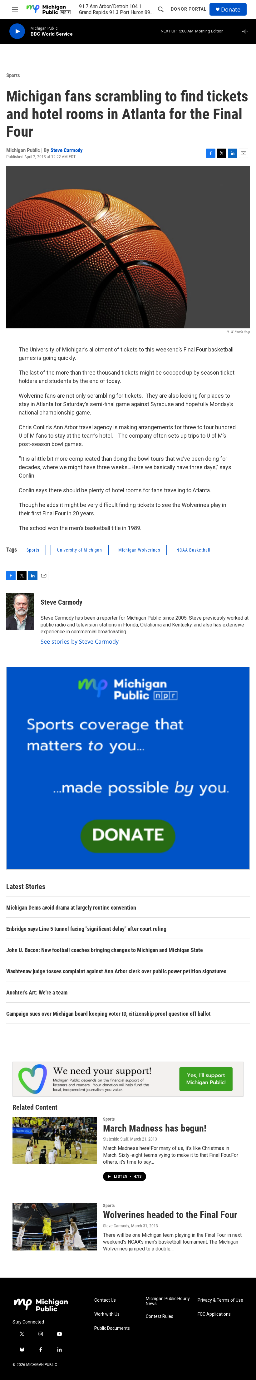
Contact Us (105, 1300)
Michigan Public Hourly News (168, 1301)
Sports (13, 75)
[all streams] (247, 31)
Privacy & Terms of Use (220, 1300)
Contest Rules (159, 1316)
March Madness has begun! (154, 1128)
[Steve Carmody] (20, 611)
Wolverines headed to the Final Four (170, 1214)
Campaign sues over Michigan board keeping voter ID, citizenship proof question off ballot (108, 1013)
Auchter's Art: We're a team (36, 992)
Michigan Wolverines (139, 550)
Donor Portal (188, 9)
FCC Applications (214, 1314)
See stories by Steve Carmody (80, 641)
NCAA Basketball (193, 550)
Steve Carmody (67, 150)
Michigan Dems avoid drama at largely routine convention (71, 907)
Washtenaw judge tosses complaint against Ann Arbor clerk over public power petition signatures (116, 971)
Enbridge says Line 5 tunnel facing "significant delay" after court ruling (86, 929)
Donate (230, 9)
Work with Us (107, 1314)
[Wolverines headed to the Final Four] (54, 1226)
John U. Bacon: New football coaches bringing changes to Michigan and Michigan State (104, 950)
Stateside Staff (115, 1139)
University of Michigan (79, 550)
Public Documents (112, 1328)
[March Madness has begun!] (54, 1140)
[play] (17, 31)
